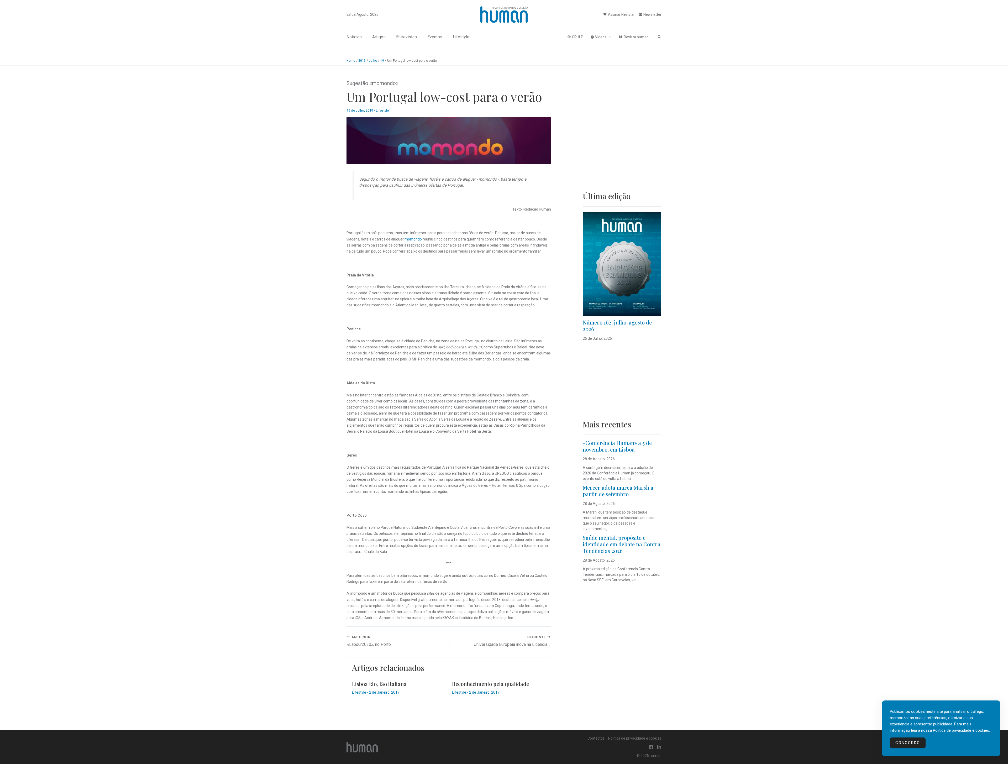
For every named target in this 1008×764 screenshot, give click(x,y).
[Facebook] (651, 747)
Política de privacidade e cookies (635, 738)
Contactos (596, 738)
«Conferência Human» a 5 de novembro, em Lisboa (617, 446)
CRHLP (577, 37)
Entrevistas (406, 36)
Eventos (434, 36)
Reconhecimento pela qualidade (490, 683)
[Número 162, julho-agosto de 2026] (622, 264)
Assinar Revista (621, 14)
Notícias (354, 36)
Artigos (379, 36)
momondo (413, 239)
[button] (608, 37)
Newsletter (652, 14)
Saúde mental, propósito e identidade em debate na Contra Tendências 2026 (621, 544)
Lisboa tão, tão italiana (379, 683)
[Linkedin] (659, 747)
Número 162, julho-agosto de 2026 (617, 325)
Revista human (636, 37)
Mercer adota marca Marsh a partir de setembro (618, 491)
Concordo (907, 742)
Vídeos (600, 37)
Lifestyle (461, 36)
